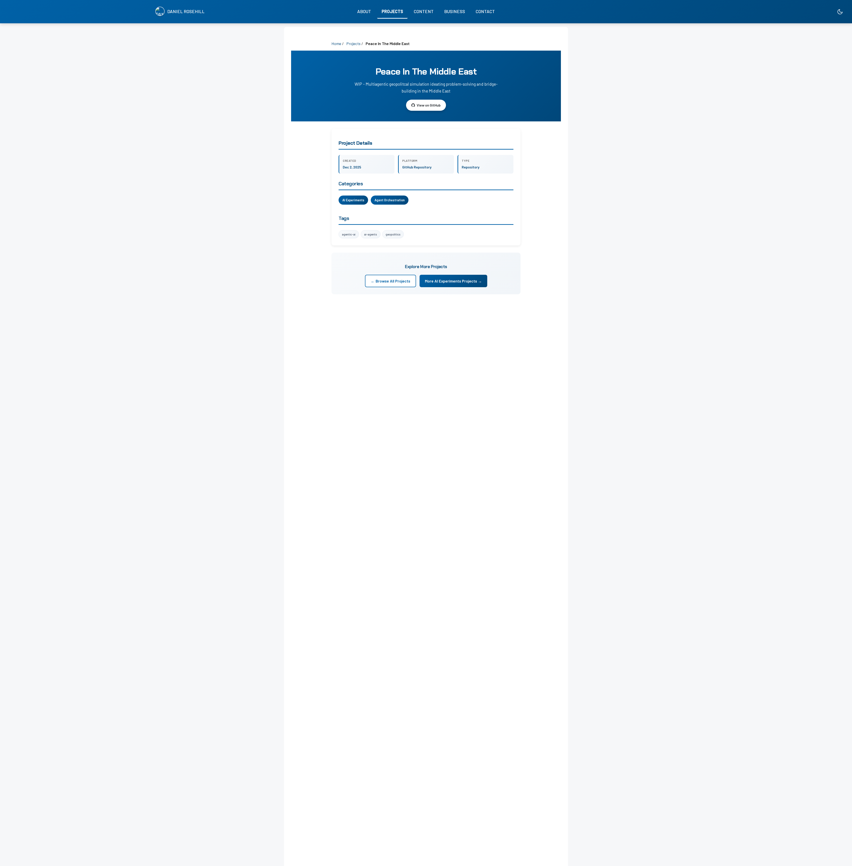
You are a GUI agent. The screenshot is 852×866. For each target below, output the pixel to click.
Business (454, 11)
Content (424, 11)
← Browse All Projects (390, 281)
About (364, 11)
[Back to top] (839, 858)
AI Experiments (353, 200)
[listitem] (821, 11)
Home (336, 43)
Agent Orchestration (390, 200)
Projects (392, 11)
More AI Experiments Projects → (453, 281)
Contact (485, 11)
